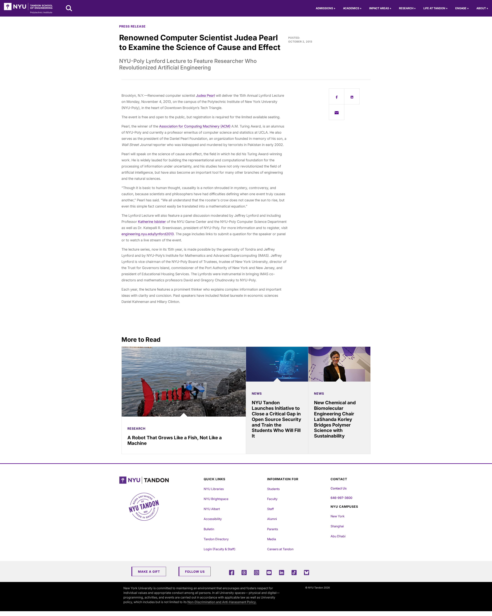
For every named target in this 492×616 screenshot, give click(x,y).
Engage (462, 8)
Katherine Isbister (152, 222)
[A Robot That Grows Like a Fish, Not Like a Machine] (184, 382)
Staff (270, 509)
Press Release (132, 26)
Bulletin (209, 529)
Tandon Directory (216, 539)
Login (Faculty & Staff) (219, 549)
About (482, 8)
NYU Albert (212, 509)
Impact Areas (380, 8)
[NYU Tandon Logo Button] (160, 480)
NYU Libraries (214, 489)
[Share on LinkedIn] (352, 96)
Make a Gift (149, 571)
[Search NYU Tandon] (69, 8)
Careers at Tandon (280, 549)
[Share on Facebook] (336, 96)
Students (273, 489)
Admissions (325, 8)
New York (338, 516)
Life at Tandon (435, 8)
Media (271, 539)
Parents (272, 529)
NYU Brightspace (216, 499)
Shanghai (337, 526)
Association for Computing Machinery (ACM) (194, 126)
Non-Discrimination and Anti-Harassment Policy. (221, 602)
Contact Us (339, 488)
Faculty (272, 499)
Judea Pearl (205, 95)
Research (407, 8)
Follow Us (195, 571)
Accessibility (213, 519)
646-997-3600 (341, 498)
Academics (352, 8)
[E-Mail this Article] (336, 112)
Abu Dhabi (338, 536)
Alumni (272, 519)
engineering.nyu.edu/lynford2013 (147, 234)
